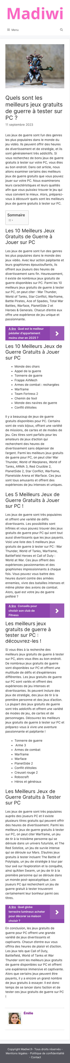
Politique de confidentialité (47, 1053)
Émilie (28, 1013)
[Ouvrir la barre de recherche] (61, 30)
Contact (36, 1057)
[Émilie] (15, 1024)
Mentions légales (16, 1053)
